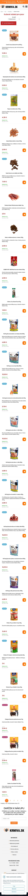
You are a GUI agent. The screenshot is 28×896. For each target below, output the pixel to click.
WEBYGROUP (20, 894)
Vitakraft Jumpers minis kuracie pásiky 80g (14, 655)
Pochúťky (10, 11)
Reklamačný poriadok (14, 843)
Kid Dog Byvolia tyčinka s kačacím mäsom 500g (14, 558)
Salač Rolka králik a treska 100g (14, 141)
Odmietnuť (14, 891)
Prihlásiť (9, 2)
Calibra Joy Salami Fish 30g (14, 783)
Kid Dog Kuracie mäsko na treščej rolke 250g (14, 333)
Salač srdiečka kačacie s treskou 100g (14, 237)
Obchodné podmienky (14, 840)
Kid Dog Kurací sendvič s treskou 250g (14, 494)
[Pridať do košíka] (24, 54)
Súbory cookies (14, 852)
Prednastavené (12, 19)
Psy (5, 11)
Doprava (14, 854)
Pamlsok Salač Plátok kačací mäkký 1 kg (14, 205)
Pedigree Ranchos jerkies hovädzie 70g (14, 751)
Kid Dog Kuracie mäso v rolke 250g (14, 462)
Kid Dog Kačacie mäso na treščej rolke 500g (14, 526)
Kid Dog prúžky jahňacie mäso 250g (14, 590)
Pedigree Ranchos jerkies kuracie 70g (14, 719)
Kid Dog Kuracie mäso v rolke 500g (14, 430)
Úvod (2, 11)
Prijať (14, 886)
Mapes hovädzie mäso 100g (14, 109)
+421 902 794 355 (7, 1)
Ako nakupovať (14, 846)
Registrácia (14, 2)
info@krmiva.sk (22, 1)
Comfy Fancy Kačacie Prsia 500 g (14, 44)
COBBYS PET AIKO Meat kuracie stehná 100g (14, 269)
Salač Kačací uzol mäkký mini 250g (14, 173)
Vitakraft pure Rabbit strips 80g (14, 687)
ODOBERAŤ (14, 822)
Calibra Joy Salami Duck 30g (14, 301)
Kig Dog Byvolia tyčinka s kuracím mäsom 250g (14, 76)
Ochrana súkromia (14, 849)
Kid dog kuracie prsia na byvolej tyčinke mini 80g (14, 398)
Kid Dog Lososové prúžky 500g (14, 366)
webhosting (11, 894)
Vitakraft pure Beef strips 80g (14, 623)
